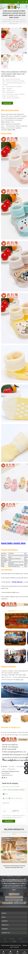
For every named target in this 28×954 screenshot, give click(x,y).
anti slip (3, 769)
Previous (2, 852)
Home (5, 19)
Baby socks (15, 19)
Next (26, 852)
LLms (11, 947)
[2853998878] (4, 777)
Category (10, 19)
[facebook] (22, 941)
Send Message (9, 821)
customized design (20, 766)
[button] (13, 7)
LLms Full (16, 947)
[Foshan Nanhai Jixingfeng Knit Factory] (2, 2)
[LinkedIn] (11, 938)
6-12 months (11, 766)
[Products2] (14, 6)
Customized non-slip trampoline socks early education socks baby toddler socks (14, 866)
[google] (5, 941)
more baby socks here (13, 543)
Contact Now (7, 103)
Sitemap (25, 945)
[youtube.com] (14, 941)
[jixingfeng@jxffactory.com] (6, 777)
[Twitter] (20, 938)
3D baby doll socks (17, 582)
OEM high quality (11, 769)
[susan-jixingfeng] (2, 777)
